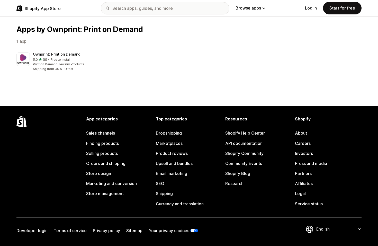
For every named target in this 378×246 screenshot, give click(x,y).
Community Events (243, 163)
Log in (311, 8)
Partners (303, 173)
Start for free (342, 8)
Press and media (311, 163)
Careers (303, 143)
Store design (98, 173)
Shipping (164, 193)
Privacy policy (106, 230)
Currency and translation (180, 203)
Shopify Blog (237, 173)
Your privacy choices (169, 230)
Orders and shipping (105, 163)
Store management (105, 193)
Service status (309, 203)
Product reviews (172, 153)
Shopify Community (244, 153)
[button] (56, 61)
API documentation (244, 143)
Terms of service (70, 230)
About (301, 133)
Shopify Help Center (245, 133)
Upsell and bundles (174, 163)
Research (234, 183)
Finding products (102, 143)
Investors (304, 153)
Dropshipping (169, 133)
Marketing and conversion (111, 183)
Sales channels (100, 133)
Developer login (32, 230)
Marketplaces (169, 143)
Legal (300, 193)
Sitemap (134, 230)
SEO (160, 183)
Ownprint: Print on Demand (56, 54)
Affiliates (304, 183)
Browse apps (248, 8)
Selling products (102, 153)
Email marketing (171, 173)
